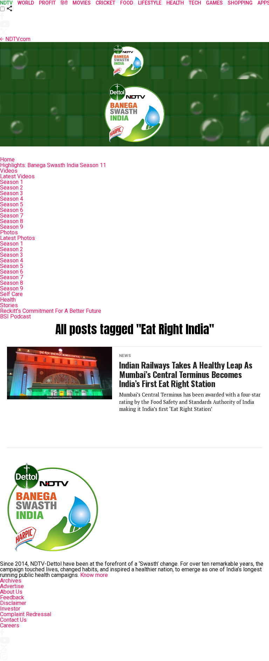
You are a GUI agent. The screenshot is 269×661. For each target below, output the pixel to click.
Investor (10, 608)
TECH (195, 3)
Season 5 (11, 204)
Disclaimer (13, 603)
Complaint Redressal (25, 614)
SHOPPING (240, 3)
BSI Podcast (15, 316)
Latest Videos (17, 176)
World (26, 3)
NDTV (6, 3)
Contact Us (13, 620)
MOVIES (82, 3)
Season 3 (11, 193)
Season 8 (11, 221)
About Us (11, 591)
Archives (10, 580)
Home (7, 159)
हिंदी (64, 3)
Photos (9, 232)
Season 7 (11, 215)
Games (214, 3)
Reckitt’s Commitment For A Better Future (50, 311)
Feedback (12, 597)
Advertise (12, 586)
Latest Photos (17, 238)
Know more (94, 575)
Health (8, 299)
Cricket (105, 3)
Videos (9, 170)
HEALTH (175, 3)
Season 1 (11, 182)
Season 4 (11, 198)
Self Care (11, 294)
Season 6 (11, 210)
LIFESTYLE (149, 3)
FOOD (126, 3)
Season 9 (11, 226)
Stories (9, 305)
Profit (47, 3)
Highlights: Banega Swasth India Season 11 (53, 165)
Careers (9, 625)
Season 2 (11, 187)
